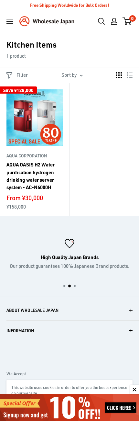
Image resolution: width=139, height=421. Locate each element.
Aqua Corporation (26, 155)
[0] (127, 21)
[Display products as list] (130, 75)
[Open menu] (9, 21)
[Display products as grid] (119, 75)
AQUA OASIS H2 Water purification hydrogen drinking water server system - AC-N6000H (30, 175)
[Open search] (101, 21)
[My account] (114, 21)
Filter (22, 75)
